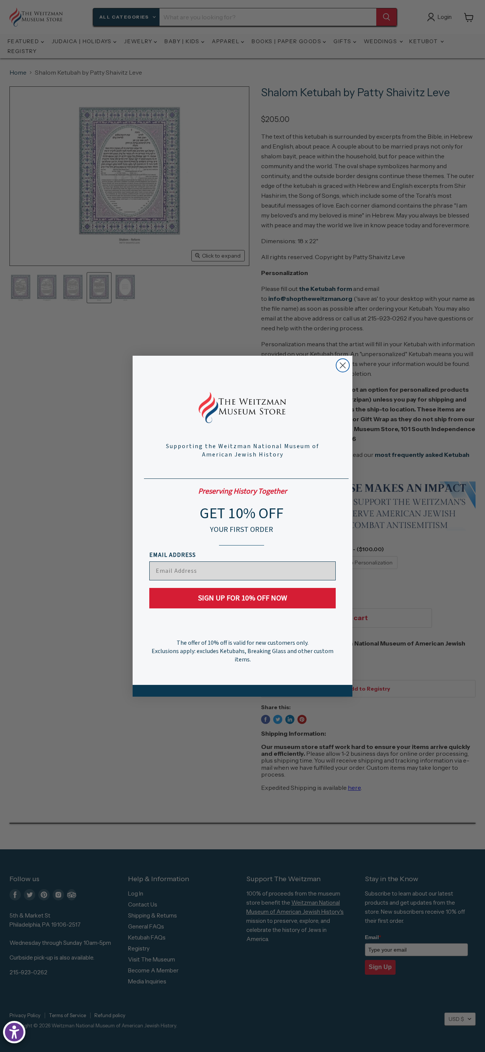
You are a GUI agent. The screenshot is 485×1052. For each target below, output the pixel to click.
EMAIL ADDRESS (172, 555)
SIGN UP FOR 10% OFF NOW (242, 598)
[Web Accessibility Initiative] (14, 1032)
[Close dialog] (342, 365)
